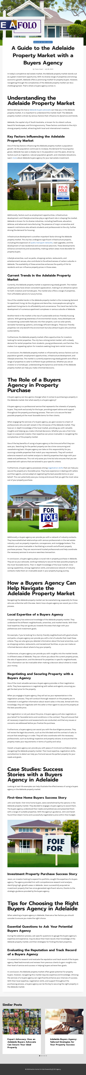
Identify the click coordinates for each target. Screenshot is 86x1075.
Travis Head (39, 69)
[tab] (39, 1055)
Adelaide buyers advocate (40, 110)
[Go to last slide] (6, 1031)
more (14, 158)
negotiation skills (55, 468)
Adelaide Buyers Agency (43, 42)
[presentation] (22, 1021)
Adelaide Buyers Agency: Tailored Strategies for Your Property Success (63, 1042)
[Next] (80, 1031)
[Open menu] (81, 8)
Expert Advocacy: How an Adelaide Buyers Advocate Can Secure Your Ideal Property (21, 1043)
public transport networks (42, 243)
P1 (52, 1069)
